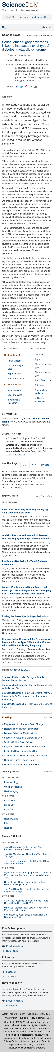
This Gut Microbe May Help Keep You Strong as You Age (27, 855)
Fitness (7, 823)
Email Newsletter (14, 946)
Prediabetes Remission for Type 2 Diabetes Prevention (24, 563)
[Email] (35, 86)
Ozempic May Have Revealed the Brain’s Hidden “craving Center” (24, 883)
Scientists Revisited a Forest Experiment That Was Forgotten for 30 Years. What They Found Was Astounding (27, 696)
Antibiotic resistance (39, 399)
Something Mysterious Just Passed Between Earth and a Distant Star (27, 686)
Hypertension (14, 373)
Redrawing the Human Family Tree (21, 728)
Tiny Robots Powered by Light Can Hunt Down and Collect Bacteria (27, 862)
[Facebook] (17, 86)
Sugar (37, 359)
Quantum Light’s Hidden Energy (20, 759)
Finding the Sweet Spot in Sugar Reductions (25, 616)
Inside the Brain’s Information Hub (20, 751)
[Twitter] (21, 86)
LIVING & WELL (8, 814)
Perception (9, 800)
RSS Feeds (12, 950)
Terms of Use (44, 1017)
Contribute (32, 1013)
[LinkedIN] (31, 86)
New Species (14, 390)
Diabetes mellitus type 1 (43, 365)
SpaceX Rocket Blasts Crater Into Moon (23, 737)
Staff (22, 1013)
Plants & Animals (12, 384)
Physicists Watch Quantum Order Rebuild (24, 746)
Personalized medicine (40, 391)
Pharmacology (11, 782)
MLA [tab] (25, 464)
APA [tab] (34, 464)
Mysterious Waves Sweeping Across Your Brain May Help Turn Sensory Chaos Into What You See (27, 875)
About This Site (9, 1013)
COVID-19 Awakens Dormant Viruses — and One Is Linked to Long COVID (26, 902)
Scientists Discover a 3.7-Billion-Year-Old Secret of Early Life (27, 705)
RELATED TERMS (38, 348)
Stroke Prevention (16, 378)
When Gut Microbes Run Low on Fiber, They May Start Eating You (26, 909)
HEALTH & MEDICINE (10, 777)
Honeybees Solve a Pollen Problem (21, 764)
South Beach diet (42, 380)
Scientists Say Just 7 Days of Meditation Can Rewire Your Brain (26, 916)
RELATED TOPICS (11, 348)
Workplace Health (13, 786)
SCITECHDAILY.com (22, 670)
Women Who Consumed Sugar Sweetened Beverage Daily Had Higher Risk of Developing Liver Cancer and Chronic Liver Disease (26, 590)
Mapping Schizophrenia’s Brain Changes (24, 724)
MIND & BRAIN (8, 796)
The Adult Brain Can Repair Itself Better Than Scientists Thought (26, 890)
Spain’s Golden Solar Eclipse (18, 742)
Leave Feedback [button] (14, 1000)
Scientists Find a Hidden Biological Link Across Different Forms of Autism (25, 679)
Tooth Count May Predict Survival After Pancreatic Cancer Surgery (23, 848)
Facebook (11, 971)
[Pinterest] (26, 86)
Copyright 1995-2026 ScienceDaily (21, 1022)
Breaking (7, 717)
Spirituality (9, 804)
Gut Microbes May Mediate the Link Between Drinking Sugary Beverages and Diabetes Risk (26, 537)
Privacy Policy (10, 1017)
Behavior (8, 809)
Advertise (45, 1013)
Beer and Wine (14, 394)
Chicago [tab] (45, 464)
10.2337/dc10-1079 (15, 454)
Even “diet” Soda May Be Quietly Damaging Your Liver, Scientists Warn (25, 511)
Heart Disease (14, 360)
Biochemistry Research (13, 401)
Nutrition (8, 827)
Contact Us (11, 1005)
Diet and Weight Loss (15, 367)
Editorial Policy (27, 1017)
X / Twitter (11, 976)
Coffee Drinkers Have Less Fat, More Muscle (26, 755)
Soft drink (39, 385)
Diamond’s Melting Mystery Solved (21, 733)
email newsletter (39, 17)
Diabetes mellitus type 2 (43, 374)
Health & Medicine (13, 355)
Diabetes (38, 354)
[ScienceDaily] (20, 4)
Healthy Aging (11, 791)
